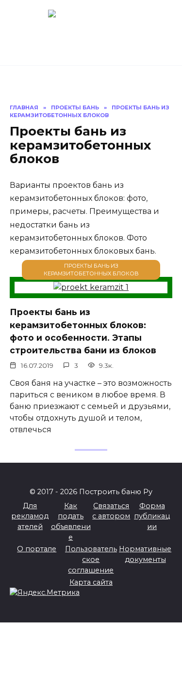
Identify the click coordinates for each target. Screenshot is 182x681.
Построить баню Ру (91, 28)
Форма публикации (152, 516)
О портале (36, 549)
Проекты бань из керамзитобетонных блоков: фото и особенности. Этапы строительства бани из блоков (83, 331)
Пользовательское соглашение (91, 559)
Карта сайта (91, 582)
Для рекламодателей (30, 516)
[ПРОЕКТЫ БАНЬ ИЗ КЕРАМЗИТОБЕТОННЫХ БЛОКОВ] (91, 287)
